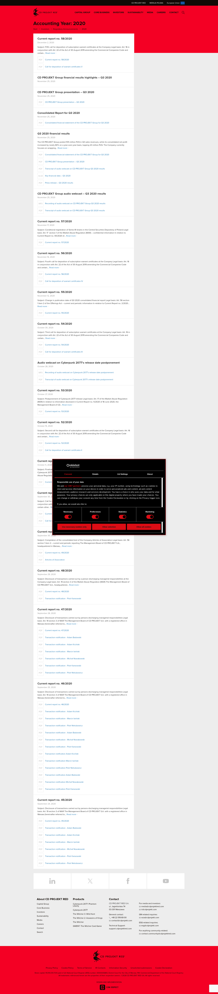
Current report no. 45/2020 (54, 800)
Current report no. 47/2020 (54, 609)
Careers (161, 12)
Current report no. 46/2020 (54, 683)
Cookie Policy (67, 968)
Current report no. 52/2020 (54, 422)
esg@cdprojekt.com (150, 926)
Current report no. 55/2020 (54, 292)
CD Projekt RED (138, 3)
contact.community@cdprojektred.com (158, 934)
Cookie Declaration (163, 968)
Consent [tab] (68, 474)
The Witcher (78, 922)
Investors (118, 12)
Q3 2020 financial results (53, 133)
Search (183, 12)
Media (150, 12)
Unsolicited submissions (141, 968)
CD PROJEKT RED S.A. (119, 903)
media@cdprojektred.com (152, 906)
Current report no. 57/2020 (54, 221)
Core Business (102, 12)
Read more (50, 53)
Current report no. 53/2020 (54, 390)
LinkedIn (52, 881)
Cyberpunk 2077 (80, 910)
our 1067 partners (72, 486)
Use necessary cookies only (74, 527)
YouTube (165, 881)
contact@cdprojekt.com (121, 921)
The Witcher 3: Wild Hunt (84, 914)
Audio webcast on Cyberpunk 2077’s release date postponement (78, 362)
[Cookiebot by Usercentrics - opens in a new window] (68, 466)
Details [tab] (95, 474)
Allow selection (109, 527)
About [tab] (150, 474)
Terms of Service (84, 968)
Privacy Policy (52, 968)
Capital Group (82, 12)
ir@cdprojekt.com (149, 909)
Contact (174, 12)
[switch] (95, 517)
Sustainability (135, 12)
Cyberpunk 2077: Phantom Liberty (84, 905)
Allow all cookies (143, 527)
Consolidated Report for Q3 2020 (58, 113)
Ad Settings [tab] (122, 474)
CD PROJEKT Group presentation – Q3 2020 (65, 92)
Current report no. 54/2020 (54, 324)
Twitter (90, 881)
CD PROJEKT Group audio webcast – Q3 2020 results (71, 193)
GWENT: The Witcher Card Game (87, 926)
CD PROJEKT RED (45, 12)
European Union (173, 3)
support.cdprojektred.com (120, 929)
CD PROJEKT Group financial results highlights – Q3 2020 (74, 77)
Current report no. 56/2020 (54, 253)
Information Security (118, 968)
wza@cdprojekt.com (150, 918)
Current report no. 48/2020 (54, 570)
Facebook (128, 881)
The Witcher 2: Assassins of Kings (87, 918)
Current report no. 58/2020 (54, 38)
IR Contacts (100, 968)
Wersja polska (156, 3)
